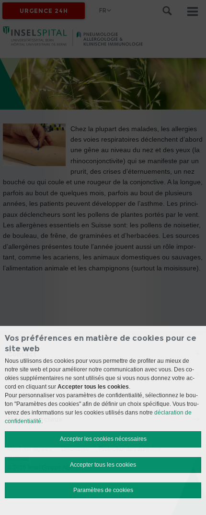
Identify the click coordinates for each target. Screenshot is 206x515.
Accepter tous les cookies (103, 464)
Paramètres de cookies (103, 490)
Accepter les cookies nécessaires (103, 439)
